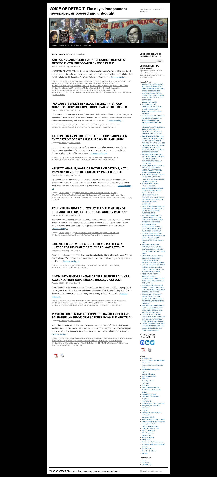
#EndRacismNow (126, 338)
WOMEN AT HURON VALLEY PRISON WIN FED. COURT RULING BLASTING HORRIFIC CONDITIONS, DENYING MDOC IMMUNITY (153, 298)
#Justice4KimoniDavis (75, 127)
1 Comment (84, 267)
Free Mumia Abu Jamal (149, 394)
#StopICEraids (98, 343)
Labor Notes (145, 408)
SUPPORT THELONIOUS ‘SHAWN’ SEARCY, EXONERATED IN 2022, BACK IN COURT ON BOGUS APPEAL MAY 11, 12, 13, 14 (153, 187)
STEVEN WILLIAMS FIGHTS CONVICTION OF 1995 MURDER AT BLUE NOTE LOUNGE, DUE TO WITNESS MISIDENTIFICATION (153, 97)
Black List (145, 379)
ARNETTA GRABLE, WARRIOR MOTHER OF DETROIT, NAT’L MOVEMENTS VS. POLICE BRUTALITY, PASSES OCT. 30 (90, 170)
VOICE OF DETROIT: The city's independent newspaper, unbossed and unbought (88, 11)
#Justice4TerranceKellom (60, 92)
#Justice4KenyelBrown (60, 88)
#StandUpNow (75, 343)
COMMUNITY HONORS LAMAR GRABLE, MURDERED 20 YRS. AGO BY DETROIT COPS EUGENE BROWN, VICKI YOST (91, 278)
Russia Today (146, 439)
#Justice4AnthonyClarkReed (79, 86)
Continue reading (119, 77)
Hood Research (146, 401)
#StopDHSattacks (87, 343)
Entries (145, 462)
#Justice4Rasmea (115, 340)
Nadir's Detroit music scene (150, 426)
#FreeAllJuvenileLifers (59, 195)
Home (54, 45)
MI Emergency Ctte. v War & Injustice (153, 419)
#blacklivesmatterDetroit (123, 81)
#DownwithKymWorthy (109, 193)
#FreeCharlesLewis (75, 195)
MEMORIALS (76, 45)
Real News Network (148, 437)
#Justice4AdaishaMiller (111, 125)
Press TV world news (148, 430)
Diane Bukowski (74, 66)
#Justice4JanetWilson (120, 86)
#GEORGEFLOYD (100, 83)
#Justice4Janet (92, 265)
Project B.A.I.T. (146, 435)
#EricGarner (89, 83)
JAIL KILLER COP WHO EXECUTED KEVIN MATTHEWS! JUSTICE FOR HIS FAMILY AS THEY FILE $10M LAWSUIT (88, 245)
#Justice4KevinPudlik (97, 88)
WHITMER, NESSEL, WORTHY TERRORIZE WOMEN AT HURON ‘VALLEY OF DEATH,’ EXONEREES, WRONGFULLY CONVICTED (153, 158)
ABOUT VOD (64, 45)
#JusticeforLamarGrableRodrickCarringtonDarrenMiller (110, 197)
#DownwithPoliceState (83, 125)
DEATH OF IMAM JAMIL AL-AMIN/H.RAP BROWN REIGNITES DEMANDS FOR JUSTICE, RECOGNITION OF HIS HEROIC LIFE (153, 237)
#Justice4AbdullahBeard (60, 86)
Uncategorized (64, 81)
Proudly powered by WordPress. (152, 471)
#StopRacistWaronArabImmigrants (116, 343)
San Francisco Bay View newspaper (153, 442)
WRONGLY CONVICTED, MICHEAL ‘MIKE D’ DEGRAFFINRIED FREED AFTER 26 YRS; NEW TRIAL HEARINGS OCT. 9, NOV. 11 (153, 278)
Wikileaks (145, 453)
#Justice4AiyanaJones (59, 127)
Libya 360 (145, 410)
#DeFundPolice (69, 83)
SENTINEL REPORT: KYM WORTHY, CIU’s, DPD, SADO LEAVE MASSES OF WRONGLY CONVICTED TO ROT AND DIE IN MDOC (153, 248)
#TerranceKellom (126, 92)
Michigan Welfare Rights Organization (153, 421)
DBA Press (145, 385)
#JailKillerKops (97, 125)
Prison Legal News (147, 433)
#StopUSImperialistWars (60, 345)
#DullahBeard (80, 83)
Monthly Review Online (149, 424)
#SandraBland (96, 92)
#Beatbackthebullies (94, 81)
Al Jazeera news (147, 358)
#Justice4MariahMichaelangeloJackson (65, 90)
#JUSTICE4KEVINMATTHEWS (78, 88)
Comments (146, 464)
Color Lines (145, 383)
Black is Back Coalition (149, 376)
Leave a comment (59, 95)
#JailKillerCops (112, 83)
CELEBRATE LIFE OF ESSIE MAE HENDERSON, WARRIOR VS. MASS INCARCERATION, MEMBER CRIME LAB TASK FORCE (153, 120)
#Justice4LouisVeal (112, 88)
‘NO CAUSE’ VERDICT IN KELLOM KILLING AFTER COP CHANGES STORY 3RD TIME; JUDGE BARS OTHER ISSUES (89, 105)
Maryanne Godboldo (148, 417)
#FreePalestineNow (58, 340)
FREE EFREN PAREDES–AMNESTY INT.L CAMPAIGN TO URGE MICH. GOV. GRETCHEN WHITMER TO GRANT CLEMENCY (153, 199)
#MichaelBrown (75, 92)
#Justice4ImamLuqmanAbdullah (101, 86)
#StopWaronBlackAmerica (111, 92)
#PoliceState (86, 92)
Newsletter (87, 45)
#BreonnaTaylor (57, 83)
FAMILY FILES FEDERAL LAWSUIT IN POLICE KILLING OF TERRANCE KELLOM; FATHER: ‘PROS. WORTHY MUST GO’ (89, 210)
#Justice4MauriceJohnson (89, 90)
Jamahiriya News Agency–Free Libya (153, 403)
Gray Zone (145, 399)
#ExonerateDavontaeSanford (101, 300)
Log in (144, 460)
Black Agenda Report (148, 374)
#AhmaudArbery (81, 81)
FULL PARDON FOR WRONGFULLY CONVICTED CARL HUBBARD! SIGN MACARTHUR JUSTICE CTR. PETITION (151, 108)
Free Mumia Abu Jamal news (150, 397)
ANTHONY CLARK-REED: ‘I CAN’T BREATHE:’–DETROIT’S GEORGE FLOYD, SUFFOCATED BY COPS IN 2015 (88, 61)
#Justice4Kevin (103, 340)
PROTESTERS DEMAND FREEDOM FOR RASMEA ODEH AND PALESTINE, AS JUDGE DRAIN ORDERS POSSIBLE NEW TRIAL (92, 315)
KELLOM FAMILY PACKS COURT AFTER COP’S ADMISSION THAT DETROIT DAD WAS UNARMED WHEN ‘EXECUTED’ (89, 137)
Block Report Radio (148, 381)
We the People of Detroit (149, 451)
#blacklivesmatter (108, 81)
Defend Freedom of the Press (150, 388)
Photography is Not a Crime (150, 428)
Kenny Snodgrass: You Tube (150, 406)
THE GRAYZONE (147, 449)
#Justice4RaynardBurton (107, 90)
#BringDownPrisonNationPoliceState (88, 193)
